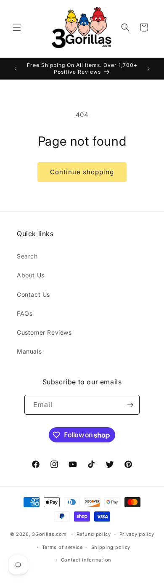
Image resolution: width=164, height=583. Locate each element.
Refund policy (94, 534)
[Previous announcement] (15, 68)
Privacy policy (136, 534)
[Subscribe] (130, 405)
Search (27, 256)
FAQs (24, 313)
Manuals (29, 351)
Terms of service (62, 547)
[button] (17, 27)
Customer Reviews (44, 332)
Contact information (86, 560)
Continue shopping (82, 172)
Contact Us (33, 294)
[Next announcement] (148, 68)
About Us (31, 275)
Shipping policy (111, 547)
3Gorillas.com (49, 534)
